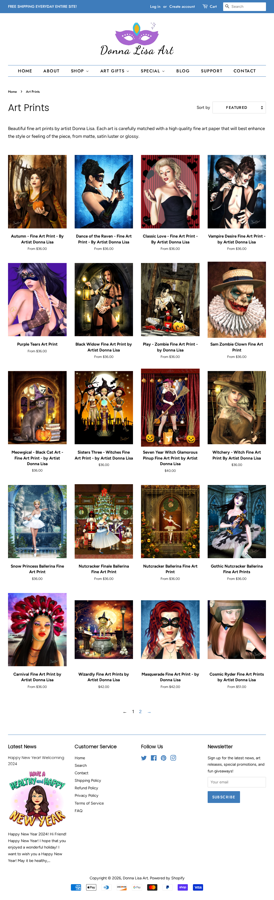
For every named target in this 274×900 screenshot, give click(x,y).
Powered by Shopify (167, 878)
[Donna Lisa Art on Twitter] (144, 759)
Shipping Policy (88, 780)
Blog (183, 71)
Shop (78, 71)
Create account (182, 6)
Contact (245, 71)
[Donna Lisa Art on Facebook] (154, 759)
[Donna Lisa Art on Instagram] (173, 759)
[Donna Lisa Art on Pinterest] (163, 759)
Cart (213, 6)
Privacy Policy (86, 795)
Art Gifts (113, 71)
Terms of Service (89, 803)
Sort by (203, 107)
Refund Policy (86, 788)
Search (81, 765)
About (51, 71)
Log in (155, 6)
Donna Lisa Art (135, 878)
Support (211, 71)
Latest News (22, 746)
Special (151, 71)
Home (25, 71)
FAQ (78, 810)
